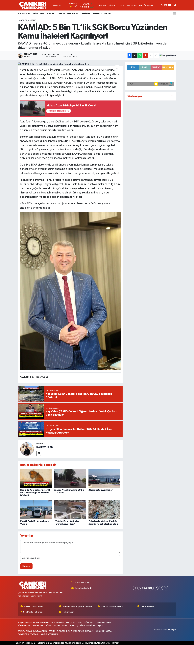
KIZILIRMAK (78, 631)
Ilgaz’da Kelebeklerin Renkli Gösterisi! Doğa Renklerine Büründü (35, 492)
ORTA (109, 631)
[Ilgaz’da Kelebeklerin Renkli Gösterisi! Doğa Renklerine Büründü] (36, 478)
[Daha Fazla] (145, 55)
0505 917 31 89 (82, 583)
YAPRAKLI (34, 634)
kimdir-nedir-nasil (103, 622)
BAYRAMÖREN (40, 631)
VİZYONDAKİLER (87, 626)
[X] (140, 588)
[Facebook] (135, 588)
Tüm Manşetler (147, 606)
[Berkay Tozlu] (27, 449)
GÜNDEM (38, 13)
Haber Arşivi (68, 612)
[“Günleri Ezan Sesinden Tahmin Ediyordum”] (70, 510)
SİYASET (51, 13)
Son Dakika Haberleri (32, 612)
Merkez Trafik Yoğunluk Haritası (77, 606)
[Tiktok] (155, 588)
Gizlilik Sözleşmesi (41, 622)
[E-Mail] (38, 453)
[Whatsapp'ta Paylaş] (139, 55)
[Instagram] (145, 588)
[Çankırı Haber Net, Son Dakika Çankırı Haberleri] (33, 5)
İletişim (28, 622)
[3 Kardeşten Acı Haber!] (104, 478)
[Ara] (175, 5)
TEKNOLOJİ (73, 626)
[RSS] (166, 588)
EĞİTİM (86, 13)
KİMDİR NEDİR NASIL (50, 634)
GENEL (33, 20)
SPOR (61, 13)
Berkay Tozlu (44, 447)
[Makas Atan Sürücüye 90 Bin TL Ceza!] (70, 478)
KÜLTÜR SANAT (25, 626)
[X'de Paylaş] (134, 55)
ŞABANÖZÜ (23, 634)
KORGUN (89, 631)
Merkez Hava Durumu (34, 606)
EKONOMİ (73, 13)
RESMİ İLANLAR (102, 13)
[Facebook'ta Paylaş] (130, 55)
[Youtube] (150, 588)
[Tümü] (172, 96)
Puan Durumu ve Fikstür (112, 606)
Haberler (22, 20)
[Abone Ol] (167, 55)
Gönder (26, 566)
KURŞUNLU (100, 631)
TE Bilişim (172, 630)
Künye (21, 622)
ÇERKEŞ (52, 631)
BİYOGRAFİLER (58, 622)
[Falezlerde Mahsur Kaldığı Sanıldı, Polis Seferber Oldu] (104, 510)
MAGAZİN (38, 626)
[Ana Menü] (174, 13)
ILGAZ (69, 631)
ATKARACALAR (25, 631)
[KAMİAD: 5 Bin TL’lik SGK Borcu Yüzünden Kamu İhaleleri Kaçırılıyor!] (70, 64)
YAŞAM (99, 626)
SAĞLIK (47, 626)
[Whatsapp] (160, 588)
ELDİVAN (61, 631)
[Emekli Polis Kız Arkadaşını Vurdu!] (36, 510)
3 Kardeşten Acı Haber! (100, 490)
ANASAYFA (24, 13)
